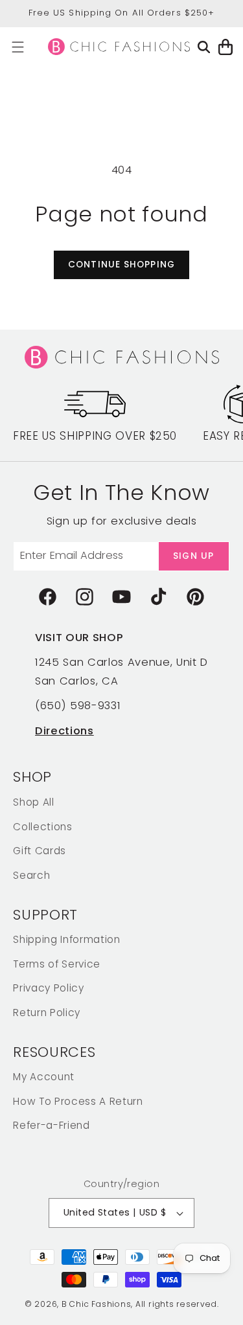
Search (31, 875)
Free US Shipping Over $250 (95, 436)
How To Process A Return (78, 1101)
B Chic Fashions (97, 1303)
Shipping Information (66, 939)
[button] (18, 47)
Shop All (33, 802)
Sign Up (193, 556)
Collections (42, 826)
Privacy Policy (48, 988)
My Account (44, 1076)
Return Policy (46, 1012)
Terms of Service (56, 964)
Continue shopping (121, 264)
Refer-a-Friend (51, 1125)
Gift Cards (39, 850)
